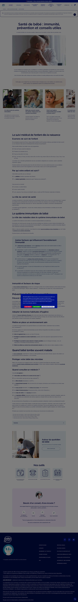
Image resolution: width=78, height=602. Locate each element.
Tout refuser (28, 306)
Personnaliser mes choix (48, 306)
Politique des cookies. (42, 303)
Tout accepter (37, 306)
